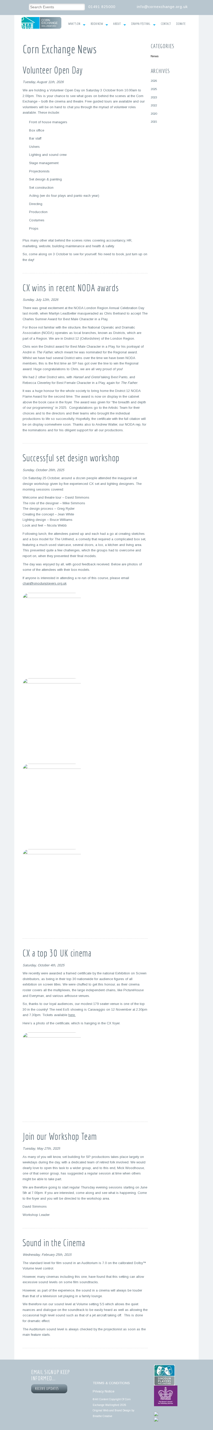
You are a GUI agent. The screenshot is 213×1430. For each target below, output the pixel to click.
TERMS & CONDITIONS (111, 1383)
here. (72, 1015)
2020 (154, 113)
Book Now (97, 24)
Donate (180, 24)
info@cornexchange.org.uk (162, 7)
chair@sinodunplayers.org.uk (44, 583)
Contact (166, 24)
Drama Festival (140, 24)
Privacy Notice (103, 1391)
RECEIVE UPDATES (48, 1389)
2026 (154, 80)
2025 (154, 89)
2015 (154, 121)
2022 (154, 105)
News (154, 56)
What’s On (74, 24)
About (117, 24)
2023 (154, 97)
